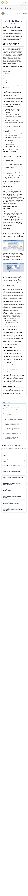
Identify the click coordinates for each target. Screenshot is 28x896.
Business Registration (17, 7)
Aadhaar (7, 175)
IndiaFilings (3, 7)
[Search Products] (21, 2)
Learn (9, 7)
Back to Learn (6, 402)
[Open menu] (25, 2)
